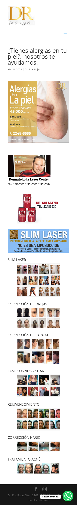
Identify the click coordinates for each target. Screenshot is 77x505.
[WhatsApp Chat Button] (68, 496)
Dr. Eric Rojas (33, 69)
